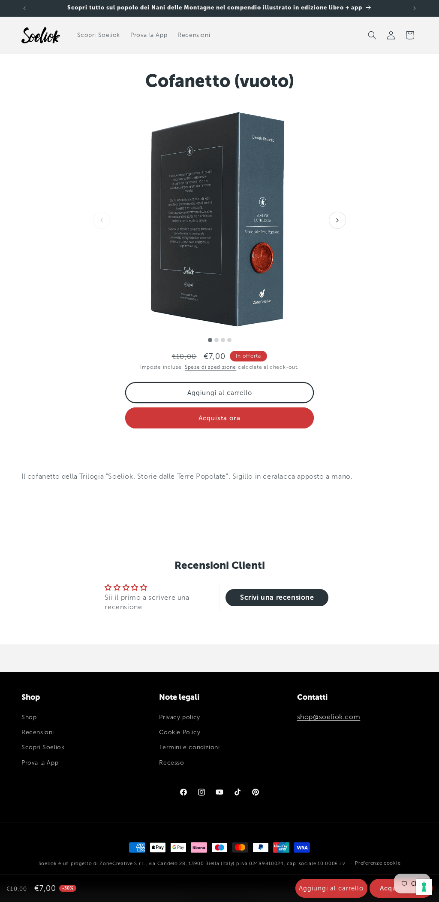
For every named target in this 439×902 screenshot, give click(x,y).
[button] (372, 35)
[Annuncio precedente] (24, 8)
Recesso (171, 762)
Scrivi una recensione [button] (277, 597)
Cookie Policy (179, 732)
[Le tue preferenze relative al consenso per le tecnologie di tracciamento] (424, 887)
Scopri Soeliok (42, 747)
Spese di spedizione (210, 367)
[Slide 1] (210, 340)
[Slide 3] (223, 340)
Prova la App (39, 762)
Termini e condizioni (189, 747)
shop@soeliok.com (329, 717)
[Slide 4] (229, 340)
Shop (28, 717)
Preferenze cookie (377, 863)
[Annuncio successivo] (414, 8)
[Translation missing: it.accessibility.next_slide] (337, 220)
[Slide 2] (216, 340)
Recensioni (37, 732)
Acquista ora (219, 418)
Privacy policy (179, 717)
